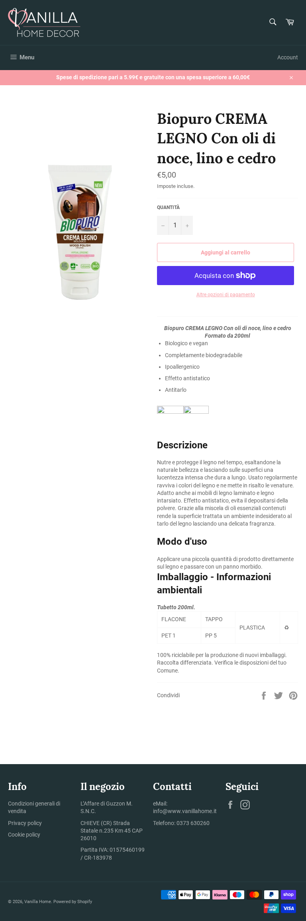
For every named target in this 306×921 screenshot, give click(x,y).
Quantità (168, 207)
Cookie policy (24, 834)
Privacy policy (25, 823)
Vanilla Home (37, 901)
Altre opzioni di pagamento (225, 294)
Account (287, 57)
